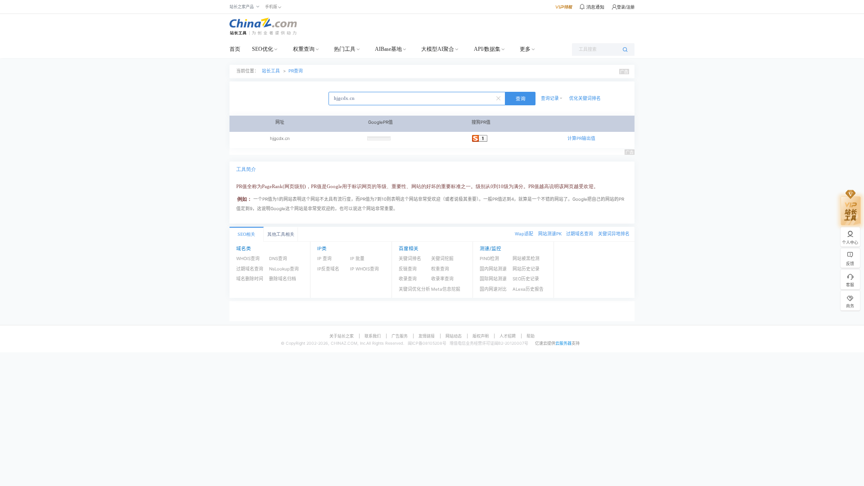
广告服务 (400, 336)
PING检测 (489, 258)
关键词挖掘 (442, 258)
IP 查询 (324, 258)
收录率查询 (442, 278)
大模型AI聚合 (437, 49)
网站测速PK (550, 233)
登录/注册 (625, 6)
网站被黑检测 (526, 258)
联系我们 (372, 336)
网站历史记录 (526, 268)
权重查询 (304, 49)
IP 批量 (357, 258)
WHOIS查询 (248, 258)
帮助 (530, 336)
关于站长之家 (341, 336)
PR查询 (295, 70)
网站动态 (454, 336)
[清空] (499, 97)
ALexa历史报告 (528, 289)
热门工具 (345, 49)
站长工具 (271, 70)
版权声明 (480, 336)
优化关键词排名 (585, 98)
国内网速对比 (493, 289)
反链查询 (408, 268)
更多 (525, 49)
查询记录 (550, 98)
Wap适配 (524, 233)
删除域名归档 (282, 278)
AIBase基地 (388, 49)
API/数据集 (487, 49)
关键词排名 (410, 258)
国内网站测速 (493, 268)
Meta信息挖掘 (445, 289)
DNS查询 (278, 258)
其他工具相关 (280, 234)
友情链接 (426, 336)
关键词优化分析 (414, 289)
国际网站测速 (493, 278)
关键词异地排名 (614, 233)
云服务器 (563, 343)
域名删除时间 (249, 278)
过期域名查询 (579, 233)
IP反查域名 (328, 268)
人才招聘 (508, 336)
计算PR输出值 (581, 138)
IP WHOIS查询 (364, 268)
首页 (235, 49)
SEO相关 (246, 234)
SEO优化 (262, 49)
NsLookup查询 (284, 268)
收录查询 (408, 278)
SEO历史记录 (526, 278)
